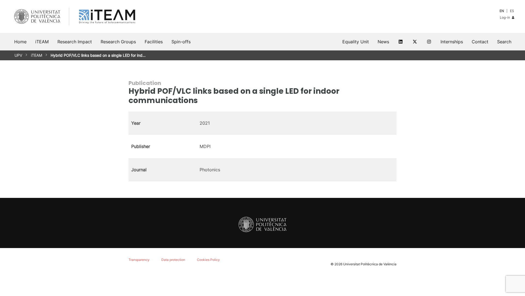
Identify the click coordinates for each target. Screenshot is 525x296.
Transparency (139, 260)
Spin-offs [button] (181, 41)
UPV (18, 55)
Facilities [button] (154, 41)
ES (512, 11)
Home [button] (20, 41)
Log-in (505, 17)
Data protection (173, 260)
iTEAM (36, 55)
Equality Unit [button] (355, 41)
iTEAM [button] (42, 41)
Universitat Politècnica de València (369, 264)
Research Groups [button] (118, 41)
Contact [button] (480, 41)
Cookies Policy (208, 260)
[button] (504, 41)
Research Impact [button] (74, 41)
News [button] (383, 41)
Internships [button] (452, 41)
